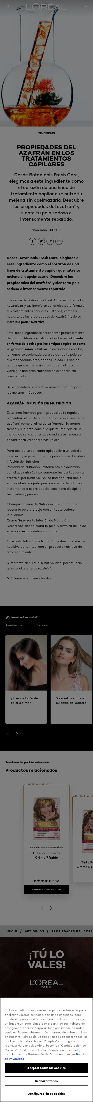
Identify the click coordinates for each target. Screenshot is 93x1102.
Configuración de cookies (46, 1093)
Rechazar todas (46, 1081)
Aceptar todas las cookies (46, 1068)
